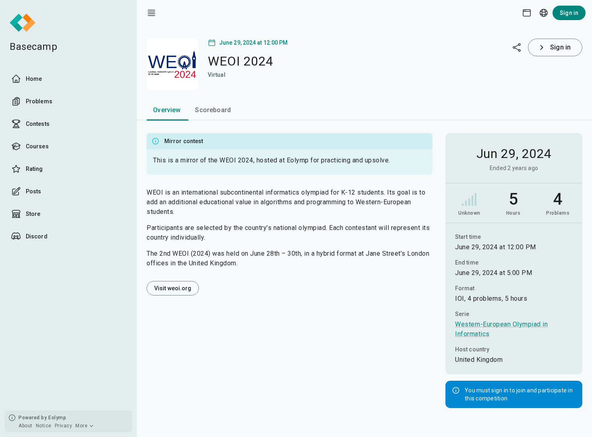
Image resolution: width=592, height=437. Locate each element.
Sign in (569, 13)
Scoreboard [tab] (213, 110)
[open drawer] (151, 13)
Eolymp (57, 418)
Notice (44, 426)
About (26, 426)
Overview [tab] (166, 110)
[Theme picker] (527, 13)
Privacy (63, 426)
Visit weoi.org (172, 288)
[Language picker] (544, 13)
